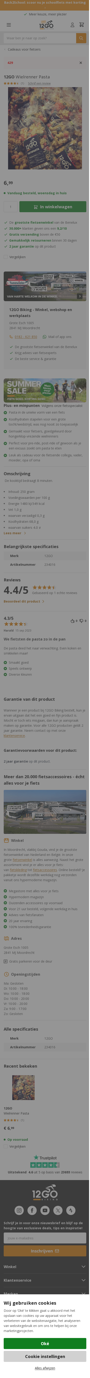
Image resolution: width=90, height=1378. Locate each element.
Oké (45, 1343)
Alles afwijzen (45, 1368)
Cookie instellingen (45, 1356)
